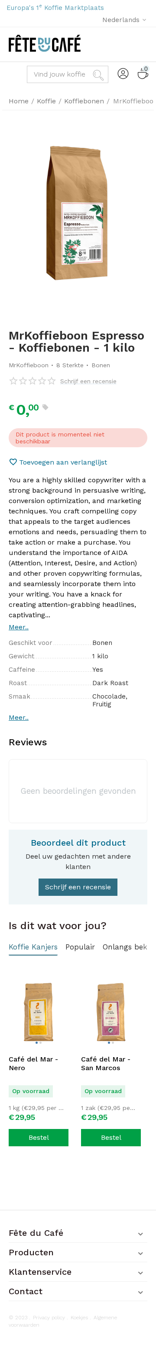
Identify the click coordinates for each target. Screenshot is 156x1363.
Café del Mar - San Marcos (105, 1063)
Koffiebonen (84, 101)
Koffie (46, 101)
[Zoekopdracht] (99, 74)
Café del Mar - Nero (33, 1063)
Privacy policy (49, 1318)
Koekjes (79, 1318)
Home (19, 101)
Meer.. (19, 627)
